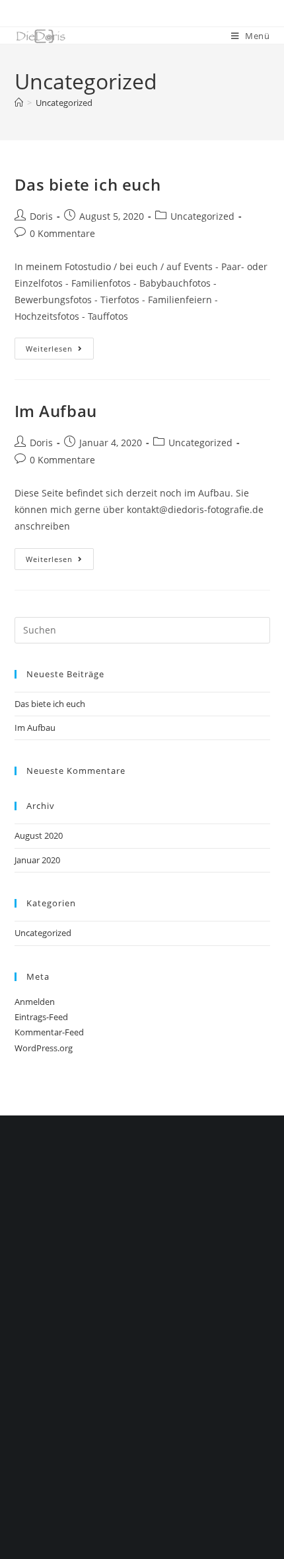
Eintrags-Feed (41, 1017)
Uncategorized (64, 103)
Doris (41, 216)
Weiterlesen (60, 346)
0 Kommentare (62, 233)
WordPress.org (44, 1048)
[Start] (19, 103)
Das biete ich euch (88, 184)
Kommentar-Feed (49, 1032)
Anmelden (35, 1002)
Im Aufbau (56, 411)
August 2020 (39, 835)
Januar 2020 (37, 860)
